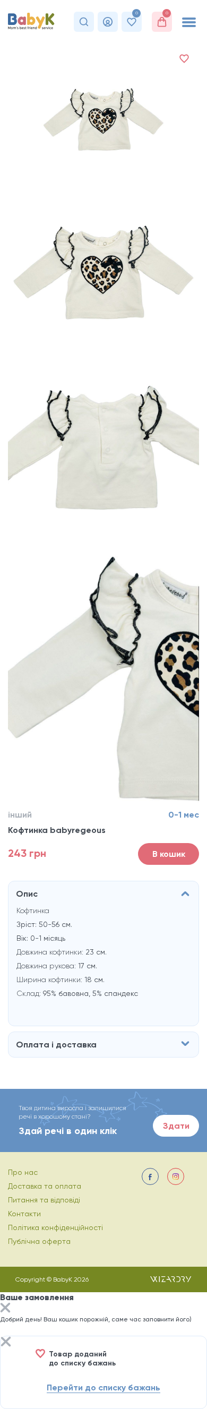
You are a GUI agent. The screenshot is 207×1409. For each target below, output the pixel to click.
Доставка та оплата (44, 1186)
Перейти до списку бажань (103, 1387)
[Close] (5, 1309)
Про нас (23, 1172)
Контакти (24, 1213)
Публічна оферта (39, 1241)
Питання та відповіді (44, 1200)
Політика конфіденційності (55, 1227)
